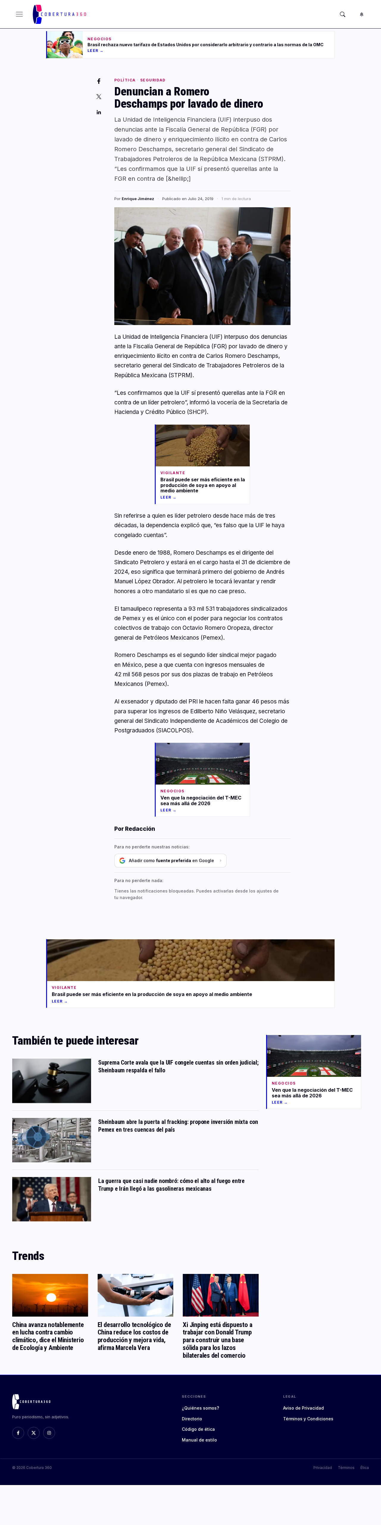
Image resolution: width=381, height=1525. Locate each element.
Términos (346, 1467)
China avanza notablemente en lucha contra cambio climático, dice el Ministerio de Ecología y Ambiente (48, 1336)
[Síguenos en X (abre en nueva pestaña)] (34, 1433)
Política (125, 80)
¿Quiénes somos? (200, 1407)
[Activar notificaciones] (362, 14)
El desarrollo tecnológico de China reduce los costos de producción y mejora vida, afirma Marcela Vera (134, 1336)
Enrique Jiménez (138, 198)
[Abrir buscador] (342, 14)
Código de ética (198, 1429)
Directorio (192, 1418)
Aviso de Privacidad (303, 1407)
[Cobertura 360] (60, 14)
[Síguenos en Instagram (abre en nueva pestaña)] (49, 1433)
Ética (364, 1467)
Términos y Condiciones (308, 1418)
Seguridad (153, 80)
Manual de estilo (199, 1439)
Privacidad (322, 1467)
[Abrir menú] (19, 14)
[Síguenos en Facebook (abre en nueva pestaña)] (18, 1433)
